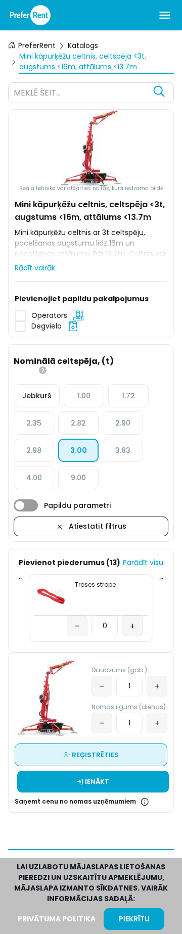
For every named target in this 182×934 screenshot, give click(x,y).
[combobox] (81, 94)
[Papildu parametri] (26, 505)
